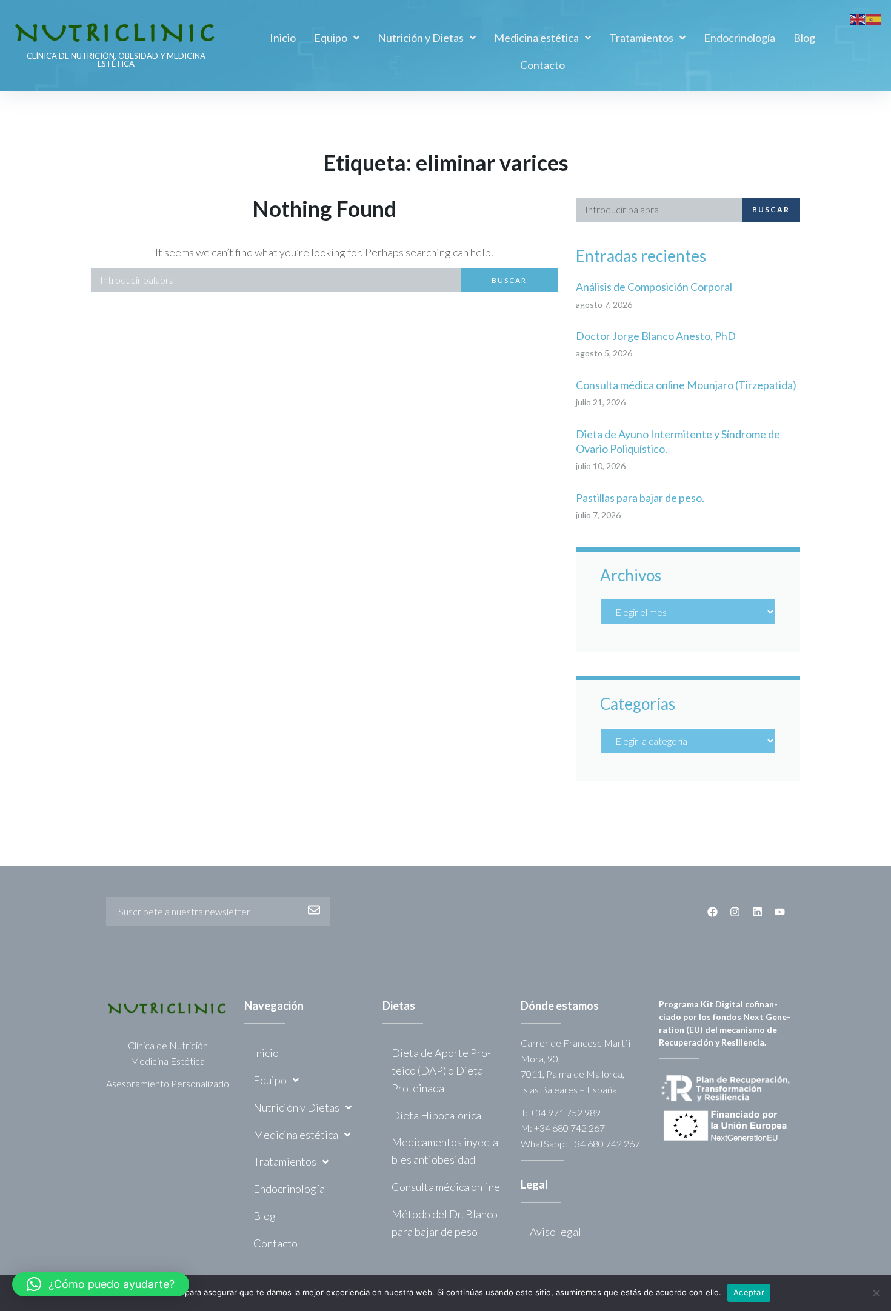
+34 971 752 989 (565, 1112)
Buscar (509, 280)
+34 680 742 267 (569, 1127)
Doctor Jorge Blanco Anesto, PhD (656, 335)
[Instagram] (735, 912)
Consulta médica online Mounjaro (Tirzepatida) (686, 385)
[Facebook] (712, 912)
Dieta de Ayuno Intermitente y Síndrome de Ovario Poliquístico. (678, 441)
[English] (858, 17)
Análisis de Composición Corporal (654, 286)
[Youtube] (780, 912)
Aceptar (748, 1292)
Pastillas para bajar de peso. (640, 497)
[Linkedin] (757, 912)
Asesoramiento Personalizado (167, 1083)
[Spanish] (874, 17)
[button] (100, 1284)
